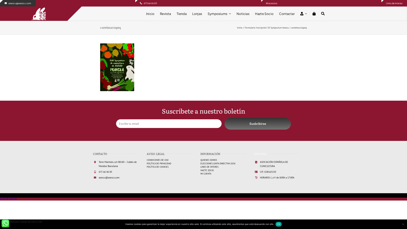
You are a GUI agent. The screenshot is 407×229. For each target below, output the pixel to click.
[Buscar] (323, 13)
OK (278, 224)
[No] (403, 224)
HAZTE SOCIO (8, 199)
